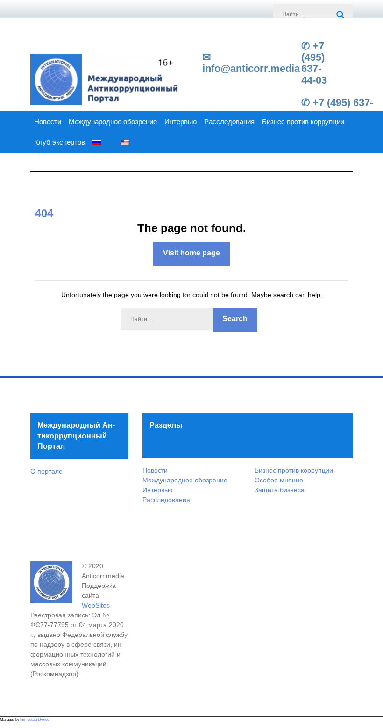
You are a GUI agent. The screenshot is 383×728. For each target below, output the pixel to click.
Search (341, 15)
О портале (46, 471)
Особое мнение (279, 480)
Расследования (229, 122)
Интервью (180, 122)
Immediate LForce (34, 719)
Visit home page (191, 253)
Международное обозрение (113, 122)
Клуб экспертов (59, 142)
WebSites (96, 605)
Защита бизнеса (280, 490)
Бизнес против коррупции (303, 122)
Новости (47, 122)
